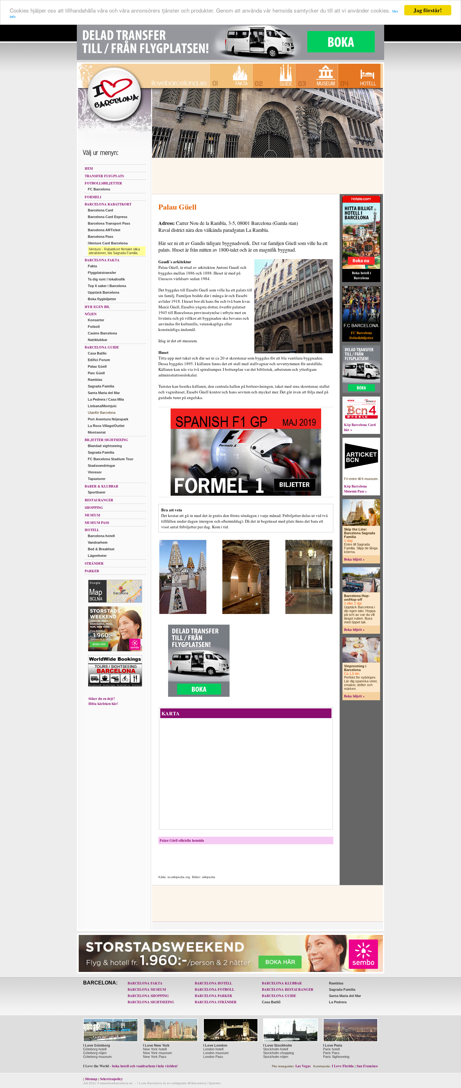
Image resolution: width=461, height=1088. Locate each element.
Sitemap (91, 1078)
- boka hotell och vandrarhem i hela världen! (130, 1066)
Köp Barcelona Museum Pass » (355, 489)
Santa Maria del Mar (104, 393)
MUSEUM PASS (97, 522)
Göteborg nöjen (95, 1053)
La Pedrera (338, 1002)
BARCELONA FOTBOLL (214, 989)
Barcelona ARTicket (104, 230)
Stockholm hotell (275, 1049)
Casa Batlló (271, 1002)
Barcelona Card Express (107, 217)
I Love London (215, 1045)
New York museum (157, 1053)
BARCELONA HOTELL (213, 983)
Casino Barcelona (102, 333)
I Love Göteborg (96, 1045)
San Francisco (367, 1066)
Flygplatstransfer (102, 273)
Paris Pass (331, 1053)
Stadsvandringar (101, 465)
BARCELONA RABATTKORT (108, 204)
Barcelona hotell (101, 536)
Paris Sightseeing (336, 1057)
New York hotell (155, 1049)
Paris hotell (331, 1049)
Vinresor (95, 472)
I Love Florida (343, 1066)
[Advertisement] (266, 176)
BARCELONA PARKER (213, 995)
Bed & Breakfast (101, 549)
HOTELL (92, 529)
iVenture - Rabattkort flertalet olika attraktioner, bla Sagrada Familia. (114, 251)
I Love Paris (332, 1045)
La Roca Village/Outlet (106, 426)
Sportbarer (96, 492)
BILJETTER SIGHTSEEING (106, 439)
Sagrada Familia (101, 386)
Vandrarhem (98, 542)
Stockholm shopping (278, 1053)
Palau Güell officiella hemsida (182, 840)
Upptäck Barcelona (103, 292)
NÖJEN (91, 314)
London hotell (213, 1049)
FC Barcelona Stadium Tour (110, 459)
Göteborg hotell (94, 1049)
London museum (216, 1053)
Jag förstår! (428, 10)
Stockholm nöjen (275, 1057)
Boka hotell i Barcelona (361, 275)
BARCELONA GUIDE (102, 347)
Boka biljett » (354, 559)
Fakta (92, 266)
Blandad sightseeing (105, 446)
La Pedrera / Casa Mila (106, 399)
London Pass (213, 1057)
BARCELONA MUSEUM (147, 989)
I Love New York (156, 1045)
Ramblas (95, 379)
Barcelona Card (100, 210)
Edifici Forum (99, 360)
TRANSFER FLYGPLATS (104, 176)
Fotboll (94, 326)
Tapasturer (96, 479)
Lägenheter (97, 555)
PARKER (92, 570)
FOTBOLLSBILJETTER (103, 183)
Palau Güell (97, 366)
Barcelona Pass (100, 236)
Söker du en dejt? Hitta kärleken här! (103, 701)
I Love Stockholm (277, 1045)
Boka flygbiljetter (102, 299)
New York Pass (155, 1057)
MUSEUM (92, 515)
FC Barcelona (99, 189)
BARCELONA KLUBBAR (282, 983)
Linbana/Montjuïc (102, 406)
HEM (89, 168)
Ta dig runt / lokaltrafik (106, 279)
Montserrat (97, 432)
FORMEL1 (93, 197)
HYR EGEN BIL (97, 306)
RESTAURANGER (99, 500)
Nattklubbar (97, 340)
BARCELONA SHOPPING (148, 995)
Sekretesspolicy (111, 1078)
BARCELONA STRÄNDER (215, 1002)
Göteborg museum (97, 1057)
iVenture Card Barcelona (108, 243)
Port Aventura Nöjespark (108, 419)
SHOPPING (94, 507)
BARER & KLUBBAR (101, 486)
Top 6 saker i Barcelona (107, 286)
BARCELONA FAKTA (102, 260)
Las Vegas (302, 1066)
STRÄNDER (94, 563)
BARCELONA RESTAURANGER (287, 989)
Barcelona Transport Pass (109, 223)
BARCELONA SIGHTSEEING (151, 1002)
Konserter (96, 320)
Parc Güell (96, 373)
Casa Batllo (97, 353)
